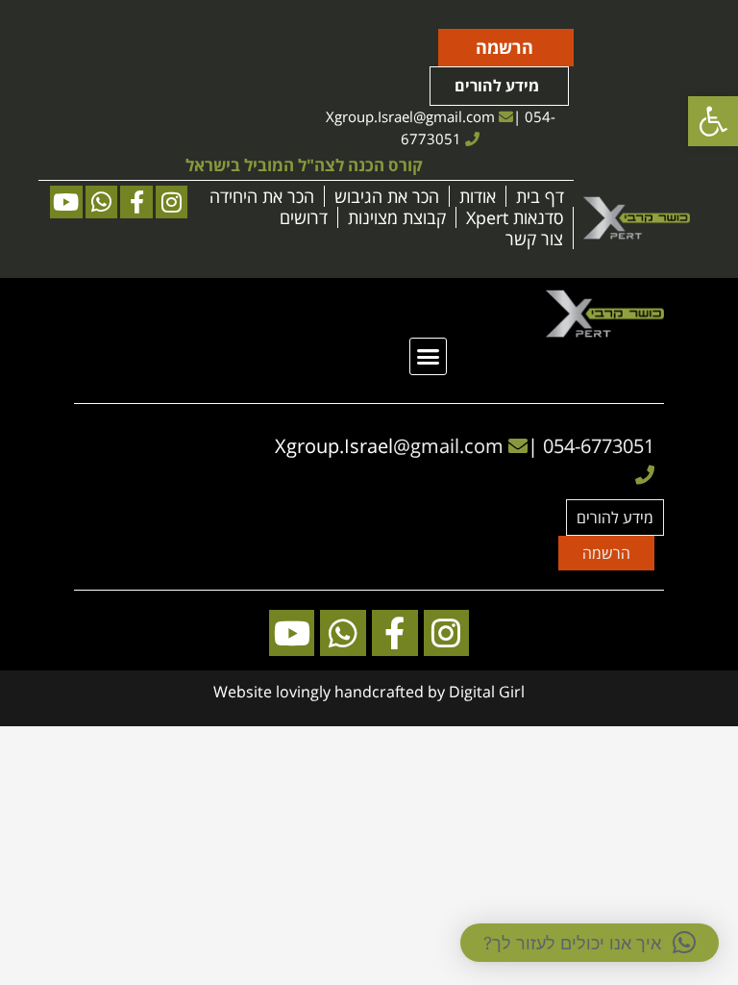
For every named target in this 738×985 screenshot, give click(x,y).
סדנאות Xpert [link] (514, 217)
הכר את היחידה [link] (261, 196)
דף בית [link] (540, 196)
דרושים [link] (304, 217)
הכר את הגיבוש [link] (386, 196)
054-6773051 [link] (598, 446)
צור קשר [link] (534, 238)
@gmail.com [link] (454, 116)
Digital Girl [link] (487, 691)
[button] (428, 357)
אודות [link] (477, 196)
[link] (713, 121)
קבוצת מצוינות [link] (397, 217)
